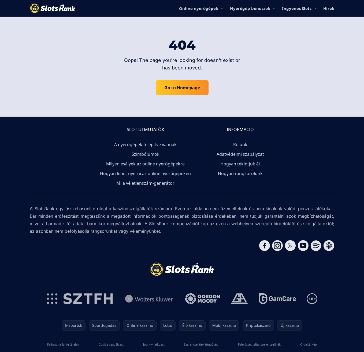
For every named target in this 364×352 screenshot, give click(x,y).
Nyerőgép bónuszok (250, 8)
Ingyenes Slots (296, 8)
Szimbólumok (145, 154)
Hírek (328, 8)
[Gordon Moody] (202, 298)
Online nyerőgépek (198, 8)
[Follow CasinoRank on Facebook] (264, 245)
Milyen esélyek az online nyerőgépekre (145, 164)
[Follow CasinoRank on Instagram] (277, 245)
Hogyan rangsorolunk (240, 173)
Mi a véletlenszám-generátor (145, 183)
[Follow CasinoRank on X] (290, 245)
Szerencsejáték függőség (201, 344)
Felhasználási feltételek (63, 344)
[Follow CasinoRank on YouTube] (303, 245)
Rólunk (240, 144)
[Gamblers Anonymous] (239, 298)
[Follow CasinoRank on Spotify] (316, 245)
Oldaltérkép (308, 344)
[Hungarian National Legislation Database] (149, 298)
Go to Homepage (182, 88)
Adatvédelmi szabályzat (240, 154)
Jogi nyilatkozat (154, 344)
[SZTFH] (80, 298)
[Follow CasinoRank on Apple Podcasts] (329, 245)
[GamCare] (277, 298)
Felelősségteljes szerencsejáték (259, 344)
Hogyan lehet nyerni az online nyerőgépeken (145, 173)
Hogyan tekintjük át (240, 164)
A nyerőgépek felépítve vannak (145, 144)
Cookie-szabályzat (111, 344)
